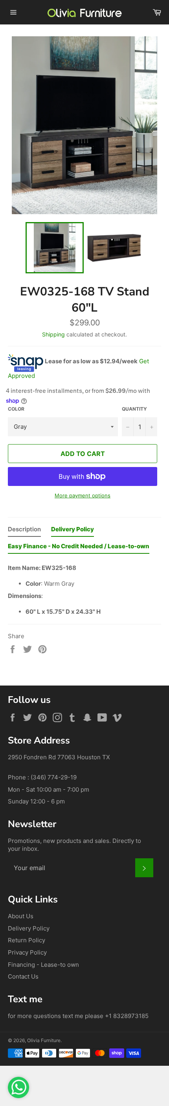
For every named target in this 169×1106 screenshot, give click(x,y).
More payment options (82, 495)
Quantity (134, 409)
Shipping (53, 334)
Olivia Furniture (44, 1040)
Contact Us (23, 976)
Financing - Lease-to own (43, 964)
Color (16, 409)
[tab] (24, 531)
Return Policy (26, 940)
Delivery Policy (29, 928)
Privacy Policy (27, 952)
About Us (20, 916)
